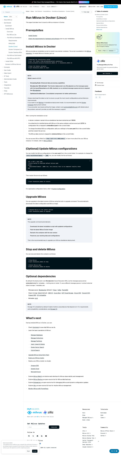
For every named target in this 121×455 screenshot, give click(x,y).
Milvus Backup (38, 379)
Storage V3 (53, 309)
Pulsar (55, 290)
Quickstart (8, 26)
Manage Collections (37, 338)
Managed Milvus (87, 417)
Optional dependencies (101, 27)
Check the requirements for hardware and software (43, 39)
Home (6, 17)
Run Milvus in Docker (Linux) (101, 14)
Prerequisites (99, 16)
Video (102, 417)
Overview (10, 32)
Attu (34, 385)
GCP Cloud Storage (67, 293)
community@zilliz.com (71, 107)
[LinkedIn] (41, 436)
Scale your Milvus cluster (36, 358)
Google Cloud (35, 369)
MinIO (40, 293)
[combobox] (83, 6)
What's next (99, 29)
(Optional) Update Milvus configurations (105, 21)
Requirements (13, 40)
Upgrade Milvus (100, 23)
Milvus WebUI (48, 141)
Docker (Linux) (13, 46)
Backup (41, 102)
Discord (103, 433)
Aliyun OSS (77, 293)
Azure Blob (57, 293)
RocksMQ (65, 290)
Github (103, 435)
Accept (34, 451)
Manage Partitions (36, 341)
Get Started (106, 73)
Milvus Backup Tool (88, 438)
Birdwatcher (37, 382)
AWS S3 (50, 293)
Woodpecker (37, 90)
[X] (33, 436)
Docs (31, 6)
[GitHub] (29, 436)
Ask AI (113, 451)
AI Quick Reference (88, 422)
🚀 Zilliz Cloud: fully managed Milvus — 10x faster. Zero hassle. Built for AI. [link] (55, 2)
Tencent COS (86, 293)
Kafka (59, 290)
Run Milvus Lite (11, 35)
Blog (48, 6)
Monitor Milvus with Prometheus (38, 389)
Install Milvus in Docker (101, 18)
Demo (102, 415)
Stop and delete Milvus (101, 25)
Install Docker (32, 36)
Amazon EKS (35, 365)
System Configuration (58, 189)
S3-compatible (41, 295)
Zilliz (52, 416)
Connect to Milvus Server (13, 64)
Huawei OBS (32, 295)
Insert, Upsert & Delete (38, 344)
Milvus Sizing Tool (88, 435)
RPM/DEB (12, 43)
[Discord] (37, 436)
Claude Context (87, 447)
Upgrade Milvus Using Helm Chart (38, 355)
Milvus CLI (85, 433)
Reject (28, 451)
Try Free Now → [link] (84, 2)
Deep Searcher (86, 444)
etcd (36, 298)
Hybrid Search (35, 350)
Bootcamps (104, 413)
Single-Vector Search (37, 347)
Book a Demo (100, 6)
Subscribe (54, 427)
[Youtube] (46, 436)
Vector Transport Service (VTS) (87, 441)
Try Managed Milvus (111, 6)
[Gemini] (40, 444)
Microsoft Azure (36, 372)
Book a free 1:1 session (106, 50)
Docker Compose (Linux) (15, 49)
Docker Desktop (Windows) (15, 52)
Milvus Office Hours (107, 431)
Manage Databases (37, 335)
